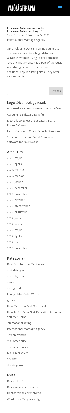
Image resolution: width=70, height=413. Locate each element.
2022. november (17, 194)
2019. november (17, 248)
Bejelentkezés (16, 381)
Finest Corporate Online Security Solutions (33, 131)
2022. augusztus (17, 212)
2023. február (15, 176)
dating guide (14, 288)
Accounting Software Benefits (26, 114)
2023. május (14, 158)
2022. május (14, 230)
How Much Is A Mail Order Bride (27, 306)
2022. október (15, 200)
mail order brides (17, 347)
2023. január (15, 182)
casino (11, 282)
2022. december (17, 188)
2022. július (14, 218)
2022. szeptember (18, 206)
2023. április (14, 164)
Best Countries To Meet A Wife (26, 264)
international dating (19, 323)
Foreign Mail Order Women (24, 294)
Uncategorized (16, 365)
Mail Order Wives (17, 353)
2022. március (15, 242)
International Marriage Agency (26, 40)
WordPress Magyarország (23, 399)
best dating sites (17, 270)
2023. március (15, 170)
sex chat (12, 359)
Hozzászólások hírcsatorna (24, 393)
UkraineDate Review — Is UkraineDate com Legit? (25, 29)
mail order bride (17, 341)
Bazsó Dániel (25, 35)
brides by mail (15, 276)
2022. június (14, 224)
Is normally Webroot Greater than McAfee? (34, 108)
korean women (16, 335)
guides (11, 300)
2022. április (14, 236)
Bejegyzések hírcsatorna (22, 387)
